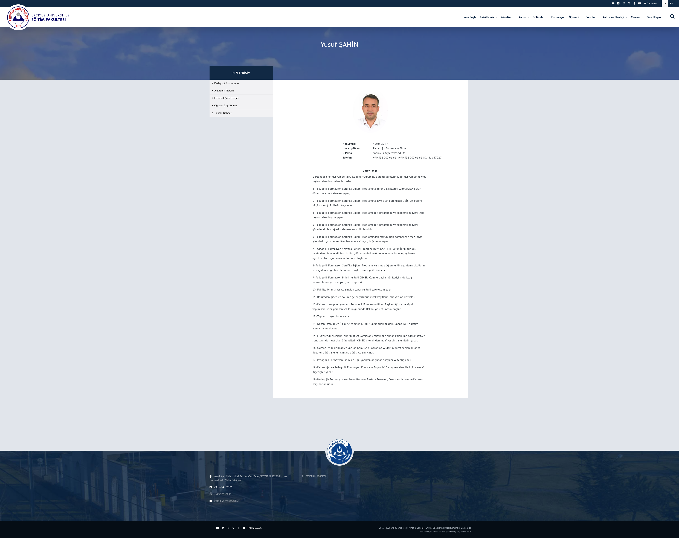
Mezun (635, 17)
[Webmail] (639, 3)
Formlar (591, 17)
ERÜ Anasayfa (650, 3)
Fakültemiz (487, 17)
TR (664, 3)
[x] (629, 3)
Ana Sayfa (470, 17)
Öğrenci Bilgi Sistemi (225, 105)
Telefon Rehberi (223, 112)
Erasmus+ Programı (314, 475)
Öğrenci (574, 17)
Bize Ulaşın (653, 17)
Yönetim (506, 17)
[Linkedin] (618, 3)
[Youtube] (613, 3)
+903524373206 (222, 487)
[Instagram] (623, 3)
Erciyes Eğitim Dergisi (226, 98)
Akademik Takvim (224, 90)
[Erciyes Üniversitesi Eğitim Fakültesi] (38, 17)
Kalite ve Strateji (613, 17)
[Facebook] (634, 3)
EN (671, 3)
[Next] (608, 3)
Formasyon (558, 17)
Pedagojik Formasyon (226, 83)
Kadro (522, 17)
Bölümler (539, 17)
